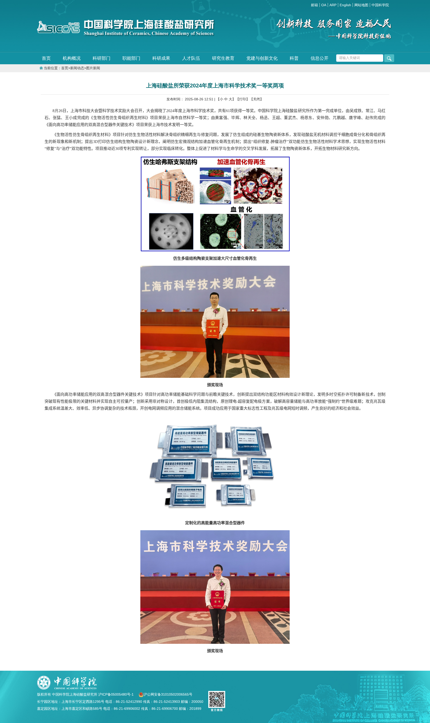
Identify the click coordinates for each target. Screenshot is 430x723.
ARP (332, 5)
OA (323, 5)
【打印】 (243, 99)
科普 (294, 58)
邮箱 (314, 5)
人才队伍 (191, 58)
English (345, 5)
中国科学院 (380, 5)
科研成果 (161, 58)
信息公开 (319, 58)
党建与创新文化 (262, 58)
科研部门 (101, 58)
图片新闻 (93, 68)
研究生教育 (223, 58)
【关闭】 (257, 99)
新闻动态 (77, 68)
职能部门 (131, 58)
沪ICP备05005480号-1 (116, 694)
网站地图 (361, 5)
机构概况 (72, 58)
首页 (46, 58)
